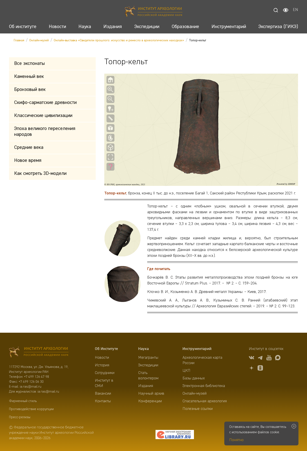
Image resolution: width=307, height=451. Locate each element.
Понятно (236, 440)
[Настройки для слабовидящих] (285, 10)
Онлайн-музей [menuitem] (194, 394)
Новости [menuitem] (102, 358)
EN (295, 10)
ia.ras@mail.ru (30, 387)
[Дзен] (251, 368)
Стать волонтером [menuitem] (148, 375)
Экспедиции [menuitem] (148, 365)
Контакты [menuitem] (103, 401)
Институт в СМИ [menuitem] (104, 383)
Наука (143, 349)
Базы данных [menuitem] (193, 378)
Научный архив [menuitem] (151, 394)
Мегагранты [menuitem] (148, 358)
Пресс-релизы (19, 417)
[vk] (251, 358)
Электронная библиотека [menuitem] (203, 386)
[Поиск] (275, 10)
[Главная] (153, 11)
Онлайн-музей (39, 40)
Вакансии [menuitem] (103, 394)
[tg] (260, 358)
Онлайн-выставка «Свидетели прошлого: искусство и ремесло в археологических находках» (119, 40)
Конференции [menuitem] (150, 401)
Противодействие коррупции (31, 409)
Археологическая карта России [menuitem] (202, 360)
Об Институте (106, 349)
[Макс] (277, 358)
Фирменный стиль (23, 401)
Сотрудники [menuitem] (104, 373)
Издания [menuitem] (145, 386)
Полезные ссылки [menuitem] (197, 409)
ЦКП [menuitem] (186, 371)
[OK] (260, 368)
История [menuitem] (102, 365)
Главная (19, 40)
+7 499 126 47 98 (36, 377)
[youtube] (269, 358)
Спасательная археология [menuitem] (204, 401)
